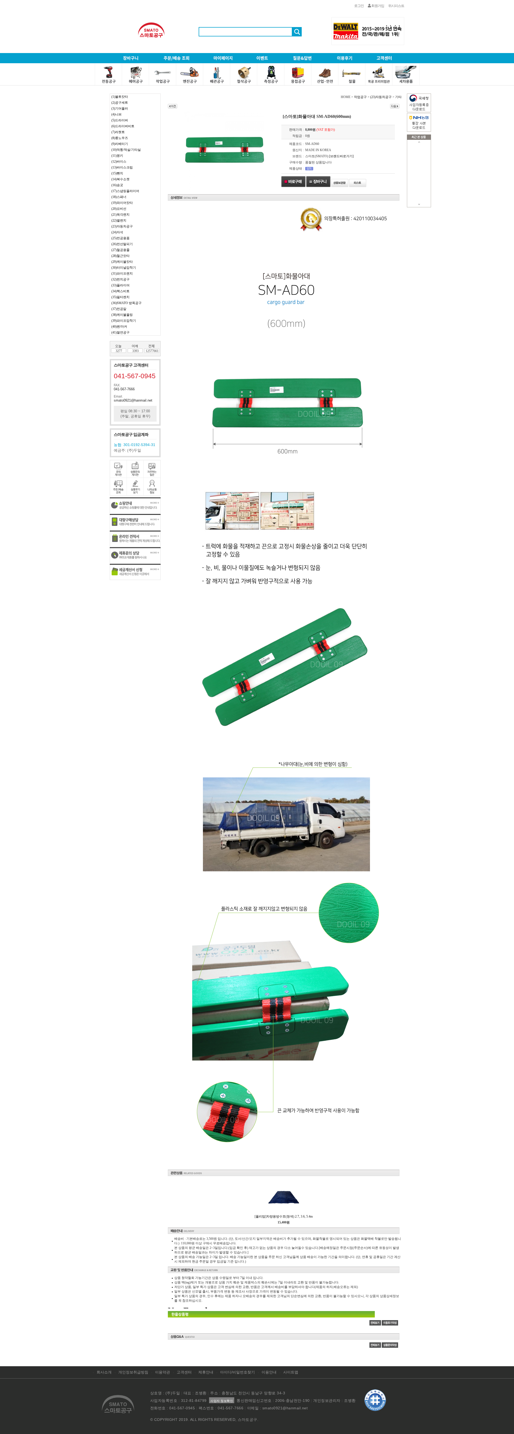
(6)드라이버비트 (122, 126)
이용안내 (269, 1372)
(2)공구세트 (119, 102)
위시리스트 (396, 6)
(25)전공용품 (120, 238)
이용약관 (162, 1372)
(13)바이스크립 (122, 167)
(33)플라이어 (120, 285)
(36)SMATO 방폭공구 (126, 303)
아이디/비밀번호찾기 (237, 1372)
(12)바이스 (118, 161)
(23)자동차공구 (122, 226)
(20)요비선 (118, 209)
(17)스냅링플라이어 (125, 191)
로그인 (359, 6)
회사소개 (104, 1372)
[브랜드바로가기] (341, 156)
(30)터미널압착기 (123, 267)
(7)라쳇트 (118, 132)
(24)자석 (117, 232)
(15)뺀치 (117, 173)
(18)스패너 (118, 197)
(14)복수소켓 (120, 179)
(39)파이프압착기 (123, 321)
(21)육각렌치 (120, 214)
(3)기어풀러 (119, 108)
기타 (398, 97)
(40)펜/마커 (119, 326)
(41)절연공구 (120, 332)
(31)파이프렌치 (122, 273)
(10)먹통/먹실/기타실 (126, 150)
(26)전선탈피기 (122, 244)
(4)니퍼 (116, 114)
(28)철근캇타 (120, 256)
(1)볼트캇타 (119, 97)
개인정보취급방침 (133, 1372)
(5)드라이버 (119, 120)
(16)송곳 (117, 185)
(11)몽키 (117, 156)
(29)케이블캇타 (122, 262)
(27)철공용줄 (120, 250)
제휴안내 (205, 1372)
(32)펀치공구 (120, 279)
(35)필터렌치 (120, 297)
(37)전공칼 (118, 309)
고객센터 (184, 1372)
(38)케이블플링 (122, 315)
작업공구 (360, 97)
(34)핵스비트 (120, 291)
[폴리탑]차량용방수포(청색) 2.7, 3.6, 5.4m (284, 1216)
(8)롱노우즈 (119, 138)
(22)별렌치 (118, 220)
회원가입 (377, 6)
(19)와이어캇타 (122, 203)
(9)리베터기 (119, 144)
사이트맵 (290, 1372)
